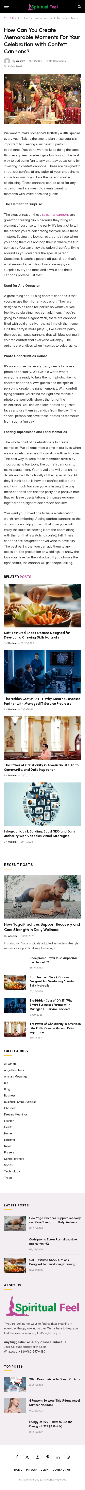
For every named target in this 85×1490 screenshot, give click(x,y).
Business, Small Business (20, 1101)
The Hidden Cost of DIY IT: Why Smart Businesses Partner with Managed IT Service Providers (50, 1005)
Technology (12, 1171)
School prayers (14, 1158)
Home (26, 18)
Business (10, 1095)
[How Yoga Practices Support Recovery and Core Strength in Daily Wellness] (42, 897)
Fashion (9, 1120)
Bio (6, 1082)
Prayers (9, 1152)
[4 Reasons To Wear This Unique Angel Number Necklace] (15, 1405)
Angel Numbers (14, 1070)
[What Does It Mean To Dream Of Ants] (15, 1384)
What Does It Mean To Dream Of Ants (54, 1379)
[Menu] (6, 6)
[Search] (79, 6)
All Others (10, 1063)
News (7, 1146)
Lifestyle (9, 1139)
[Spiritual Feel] (42, 6)
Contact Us (62, 1469)
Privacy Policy (37, 1469)
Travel (8, 1177)
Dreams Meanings (15, 1114)
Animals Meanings (15, 1076)
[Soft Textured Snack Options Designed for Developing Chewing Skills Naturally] (42, 605)
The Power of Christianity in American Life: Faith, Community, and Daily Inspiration (54, 1028)
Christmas (10, 1108)
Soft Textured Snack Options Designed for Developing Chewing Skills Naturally (52, 981)
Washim (20, 61)
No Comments (57, 61)
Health (8, 1127)
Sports (8, 1165)
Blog (7, 1089)
